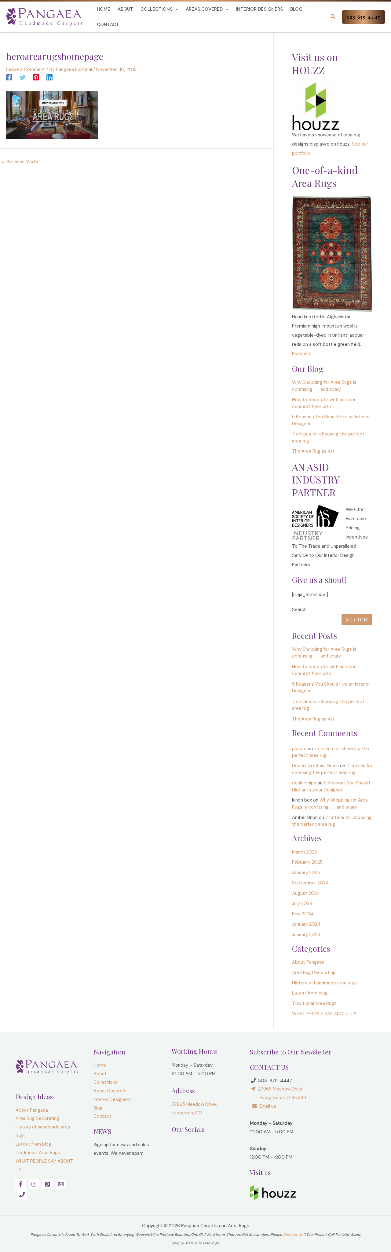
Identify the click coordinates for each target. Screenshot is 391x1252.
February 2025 (307, 862)
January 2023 (306, 935)
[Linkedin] (49, 77)
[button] (175, 9)
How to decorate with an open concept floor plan (324, 670)
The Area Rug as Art (313, 451)
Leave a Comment (25, 69)
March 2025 (304, 852)
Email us (266, 1106)
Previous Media (19, 162)
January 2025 (306, 872)
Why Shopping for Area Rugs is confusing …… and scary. (324, 652)
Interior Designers (259, 9)
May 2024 (302, 914)
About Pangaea (308, 962)
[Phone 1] (22, 1194)
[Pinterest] (36, 77)
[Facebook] (9, 77)
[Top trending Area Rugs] (332, 253)
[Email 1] (61, 1184)
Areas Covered (204, 9)
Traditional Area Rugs (314, 1003)
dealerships (304, 783)
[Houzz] (316, 106)
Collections (157, 9)
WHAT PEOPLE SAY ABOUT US (324, 1014)
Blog (296, 9)
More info (302, 353)
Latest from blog (310, 993)
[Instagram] (34, 1184)
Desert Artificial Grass (315, 766)
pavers (299, 749)
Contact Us (292, 1234)
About (125, 9)
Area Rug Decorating (314, 972)
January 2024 (306, 924)
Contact (108, 24)
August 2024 (306, 893)
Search (299, 609)
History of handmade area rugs (324, 983)
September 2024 (310, 883)
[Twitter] (23, 77)
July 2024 (302, 903)
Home (103, 9)
